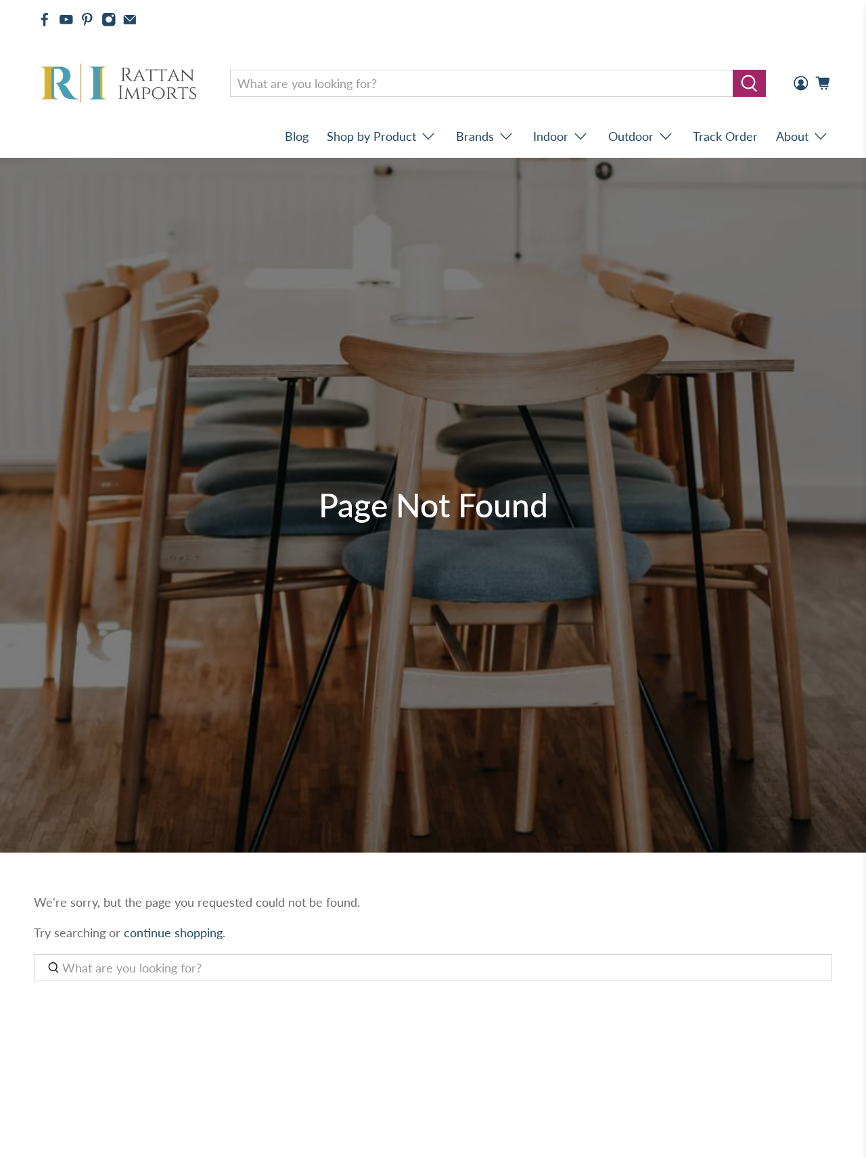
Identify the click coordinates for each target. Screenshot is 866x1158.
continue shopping (173, 932)
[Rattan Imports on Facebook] (44, 19)
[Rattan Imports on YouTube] (66, 19)
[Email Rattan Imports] (129, 19)
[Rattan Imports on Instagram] (108, 19)
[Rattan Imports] (121, 83)
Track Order (725, 136)
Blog (297, 136)
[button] (865, 1152)
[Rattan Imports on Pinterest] (87, 19)
